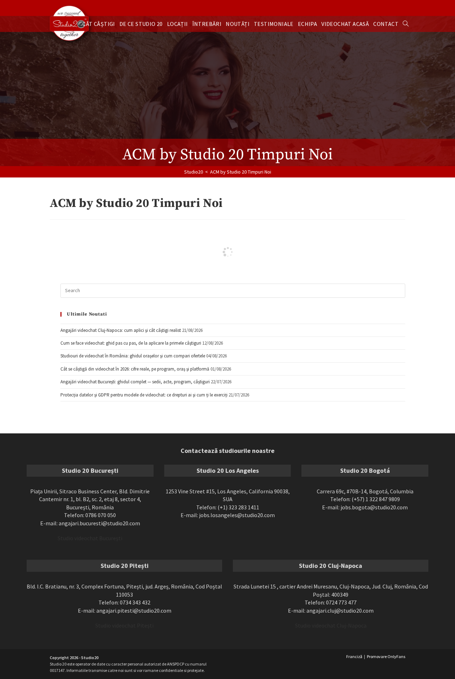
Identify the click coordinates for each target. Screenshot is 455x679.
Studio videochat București (90, 538)
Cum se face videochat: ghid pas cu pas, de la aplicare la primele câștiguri (130, 343)
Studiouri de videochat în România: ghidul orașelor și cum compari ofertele (132, 356)
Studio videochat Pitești (124, 625)
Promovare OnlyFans (386, 656)
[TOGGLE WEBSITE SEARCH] (406, 24)
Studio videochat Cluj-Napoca (330, 625)
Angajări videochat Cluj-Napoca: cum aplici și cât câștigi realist (120, 330)
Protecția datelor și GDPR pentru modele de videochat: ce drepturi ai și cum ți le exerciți (144, 395)
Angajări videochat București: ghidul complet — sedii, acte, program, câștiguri (135, 382)
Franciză (354, 656)
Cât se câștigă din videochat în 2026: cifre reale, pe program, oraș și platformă (134, 369)
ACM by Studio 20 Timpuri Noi (240, 172)
